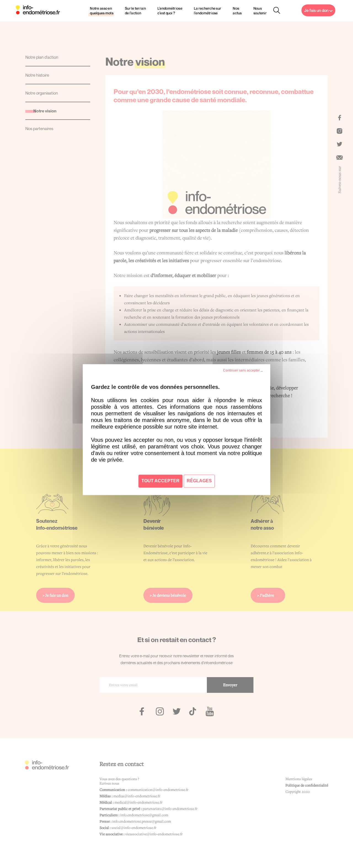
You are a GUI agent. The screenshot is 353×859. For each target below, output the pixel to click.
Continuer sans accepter (241, 370)
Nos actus (237, 10)
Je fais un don (316, 10)
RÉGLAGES (199, 480)
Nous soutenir (260, 10)
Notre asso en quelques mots (101, 10)
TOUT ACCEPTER (160, 480)
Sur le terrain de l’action (135, 10)
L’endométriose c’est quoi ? (169, 10)
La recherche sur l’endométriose (207, 10)
